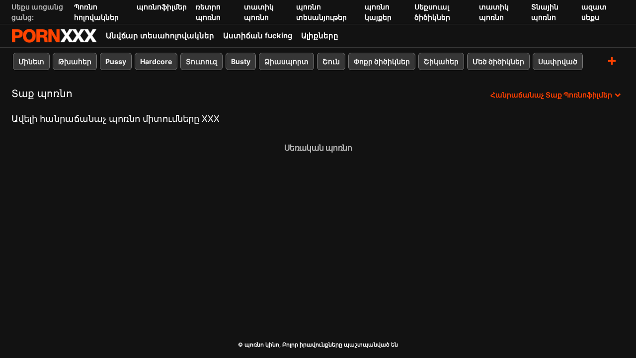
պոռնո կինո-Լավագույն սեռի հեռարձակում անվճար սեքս (54, 36)
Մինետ (31, 61)
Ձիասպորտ (286, 61)
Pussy (115, 61)
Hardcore (156, 61)
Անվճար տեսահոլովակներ (160, 35)
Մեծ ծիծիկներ (498, 61)
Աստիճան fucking (257, 35)
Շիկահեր (441, 61)
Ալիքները (319, 35)
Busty (240, 61)
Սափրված (557, 61)
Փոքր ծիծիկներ (382, 61)
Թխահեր (74, 61)
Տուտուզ (201, 61)
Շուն (331, 61)
